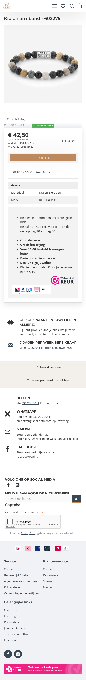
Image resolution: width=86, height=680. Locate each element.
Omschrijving (16, 119)
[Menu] (54, 6)
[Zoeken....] (71, 6)
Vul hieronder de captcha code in (23, 512)
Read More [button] (42, 172)
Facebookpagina (27, 456)
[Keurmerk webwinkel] (43, 669)
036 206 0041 (30, 403)
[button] (43, 126)
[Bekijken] (80, 6)
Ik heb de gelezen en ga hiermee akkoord (41, 533)
